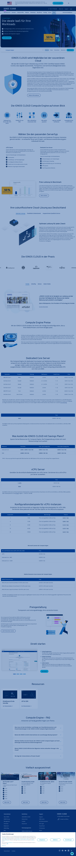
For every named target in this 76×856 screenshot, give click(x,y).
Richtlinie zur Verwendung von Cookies (22, 839)
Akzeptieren (11, 842)
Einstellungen (4, 838)
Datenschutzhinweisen (6, 840)
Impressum (4, 845)
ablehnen (33, 840)
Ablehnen (55, 839)
